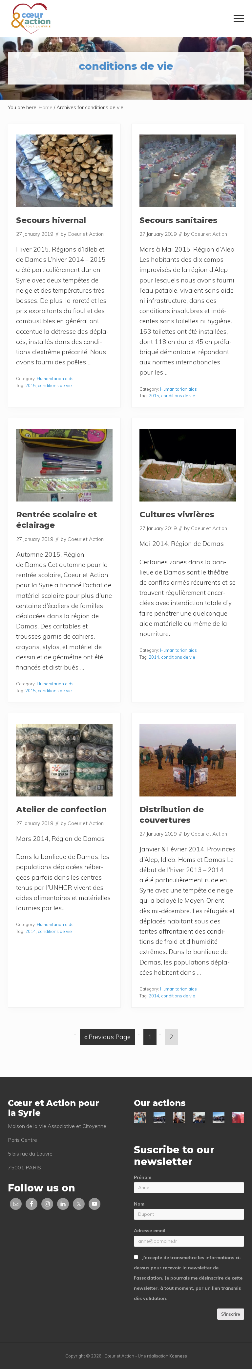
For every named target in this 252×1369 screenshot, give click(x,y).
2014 (154, 657)
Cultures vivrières (176, 514)
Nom (139, 1204)
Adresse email (149, 1231)
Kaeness (178, 1355)
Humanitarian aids (55, 378)
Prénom (142, 1177)
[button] (238, 18)
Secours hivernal (51, 220)
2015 (30, 385)
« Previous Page (107, 1039)
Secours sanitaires (178, 220)
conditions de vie (55, 385)
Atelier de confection (61, 809)
